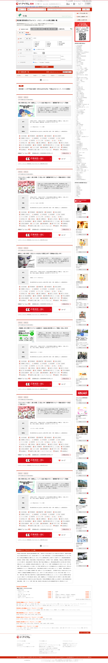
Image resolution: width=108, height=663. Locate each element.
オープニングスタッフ (81, 129)
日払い (78, 84)
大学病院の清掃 (79, 281)
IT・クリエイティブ (82, 603)
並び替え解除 (61, 75)
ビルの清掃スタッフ (80, 319)
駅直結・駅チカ (80, 133)
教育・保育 (19, 605)
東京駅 (18, 623)
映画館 (47, 609)
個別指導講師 (79, 211)
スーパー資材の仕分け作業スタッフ (81, 379)
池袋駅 (44, 623)
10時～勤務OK (80, 101)
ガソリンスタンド (73, 609)
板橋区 (51, 618)
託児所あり (79, 135)
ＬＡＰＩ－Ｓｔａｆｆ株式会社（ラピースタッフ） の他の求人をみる (33, 163)
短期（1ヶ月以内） (81, 95)
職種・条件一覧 (84, 627)
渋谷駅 (24, 623)
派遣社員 (49, 43)
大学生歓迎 (79, 58)
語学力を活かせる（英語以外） (82, 75)
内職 (77, 151)
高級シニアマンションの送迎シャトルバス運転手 (81, 506)
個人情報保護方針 (70, 657)
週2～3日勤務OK (80, 100)
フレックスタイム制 (81, 109)
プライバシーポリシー (54, 657)
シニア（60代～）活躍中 (82, 70)
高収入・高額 (79, 80)
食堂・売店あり (80, 132)
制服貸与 (78, 175)
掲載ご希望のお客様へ (87, 0)
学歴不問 (78, 65)
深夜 (77, 121)
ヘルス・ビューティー (74, 605)
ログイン (88, 3)
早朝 (77, 115)
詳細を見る (65, 153)
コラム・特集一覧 (26, 629)
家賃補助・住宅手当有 (81, 163)
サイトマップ (78, 0)
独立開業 (61, 44)
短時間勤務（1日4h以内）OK (83, 104)
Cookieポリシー (63, 657)
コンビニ (67, 609)
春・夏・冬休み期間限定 (82, 97)
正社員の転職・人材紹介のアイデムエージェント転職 (49, 649)
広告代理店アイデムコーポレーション (70, 643)
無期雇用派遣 (79, 155)
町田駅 (31, 623)
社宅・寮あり (79, 162)
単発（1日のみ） (80, 92)
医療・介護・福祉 (25, 605)
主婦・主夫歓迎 (80, 62)
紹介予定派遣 (62, 43)
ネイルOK (79, 127)
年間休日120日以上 (81, 89)
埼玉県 (29, 614)
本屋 (44, 609)
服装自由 (78, 123)
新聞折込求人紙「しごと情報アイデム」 (47, 646)
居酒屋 (55, 609)
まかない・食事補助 (81, 164)
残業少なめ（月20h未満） (82, 148)
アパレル (51, 609)
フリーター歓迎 (80, 64)
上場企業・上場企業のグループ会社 (83, 137)
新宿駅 (21, 623)
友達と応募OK (80, 50)
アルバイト (37, 41)
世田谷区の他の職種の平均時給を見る (83, 599)
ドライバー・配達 (63, 605)
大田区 (37, 618)
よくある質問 (70, 0)
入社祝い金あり (80, 168)
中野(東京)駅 (36, 623)
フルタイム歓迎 (80, 113)
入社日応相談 (79, 45)
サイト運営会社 (88, 657)
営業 (69, 605)
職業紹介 (37, 44)
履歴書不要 (79, 48)
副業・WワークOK (80, 152)
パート (48, 41)
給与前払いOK (80, 87)
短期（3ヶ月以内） (81, 96)
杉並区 (40, 618)
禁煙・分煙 (79, 131)
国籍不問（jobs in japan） (82, 77)
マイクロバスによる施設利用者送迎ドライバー (81, 525)
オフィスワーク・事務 (54, 603)
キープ (63, 159)
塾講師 (63, 609)
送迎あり (78, 174)
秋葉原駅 (52, 623)
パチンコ (59, 609)
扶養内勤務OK (80, 146)
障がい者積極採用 (80, 72)
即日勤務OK (79, 46)
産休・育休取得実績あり (82, 166)
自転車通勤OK (80, 144)
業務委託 (49, 44)
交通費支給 (79, 159)
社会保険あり (79, 160)
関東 (30, 6)
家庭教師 (38, 609)
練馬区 (33, 618)
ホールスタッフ (79, 229)
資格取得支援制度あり (81, 179)
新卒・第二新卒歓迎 (81, 60)
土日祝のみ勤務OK (81, 112)
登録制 (78, 156)
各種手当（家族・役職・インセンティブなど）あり (83, 171)
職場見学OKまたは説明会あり (83, 52)
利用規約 (40, 657)
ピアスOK (79, 128)
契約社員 (37, 43)
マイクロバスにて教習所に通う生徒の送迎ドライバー (81, 360)
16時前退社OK (80, 103)
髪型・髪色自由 (80, 124)
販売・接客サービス (20, 603)
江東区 (30, 618)
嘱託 (36, 46)
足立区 (18, 618)
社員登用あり (79, 178)
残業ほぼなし (79, 147)
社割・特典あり (80, 172)
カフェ (18, 609)
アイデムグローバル (43, 643)
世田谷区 (29, 34)
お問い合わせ (35, 657)
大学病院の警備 (79, 543)
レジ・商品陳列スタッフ (81, 264)
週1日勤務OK (79, 99)
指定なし (36, 62)
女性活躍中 (79, 61)
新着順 (26, 75)
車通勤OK (79, 141)
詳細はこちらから (82, 217)
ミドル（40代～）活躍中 (82, 68)
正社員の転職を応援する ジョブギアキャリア (48, 652)
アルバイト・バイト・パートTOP (23, 643)
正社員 (60, 41)
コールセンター (23, 609)
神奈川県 (21, 614)
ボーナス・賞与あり (81, 81)
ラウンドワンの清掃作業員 (81, 397)
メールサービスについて (79, 657)
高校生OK (79, 57)
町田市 (47, 618)
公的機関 (78, 139)
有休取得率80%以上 (81, 158)
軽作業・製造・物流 (35, 603)
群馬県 (32, 614)
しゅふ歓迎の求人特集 (39, 49)
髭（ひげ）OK (80, 125)
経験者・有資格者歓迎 (81, 56)
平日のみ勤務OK (80, 111)
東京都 (33, 6)
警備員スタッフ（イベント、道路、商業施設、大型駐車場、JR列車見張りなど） (81, 339)
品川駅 (28, 623)
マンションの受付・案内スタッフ (81, 435)
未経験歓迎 (79, 54)
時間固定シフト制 (80, 105)
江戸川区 (21, 618)
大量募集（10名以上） (81, 53)
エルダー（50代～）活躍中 (82, 69)
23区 (37, 6)
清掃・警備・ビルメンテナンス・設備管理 (38, 605)
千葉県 (25, 614)
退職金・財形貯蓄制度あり (82, 167)
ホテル (78, 609)
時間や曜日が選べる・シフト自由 (83, 108)
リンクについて (46, 657)
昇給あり (78, 82)
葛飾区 (44, 618)
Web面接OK (79, 49)
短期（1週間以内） (81, 93)
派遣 (61, 627)
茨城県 (36, 614)
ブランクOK (79, 66)
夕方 (77, 119)
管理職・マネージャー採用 (82, 78)
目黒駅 (48, 623)
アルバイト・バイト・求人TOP (23, 6)
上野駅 (41, 623)
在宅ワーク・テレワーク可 (82, 150)
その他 (48, 46)
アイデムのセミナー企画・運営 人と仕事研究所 (48, 648)
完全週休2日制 (80, 88)
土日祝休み (79, 91)
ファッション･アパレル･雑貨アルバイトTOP (25, 646)
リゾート (78, 140)
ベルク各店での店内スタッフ (81, 300)
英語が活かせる (80, 73)
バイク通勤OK (80, 143)
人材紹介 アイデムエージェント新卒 (46, 651)
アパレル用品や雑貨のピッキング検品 (81, 416)
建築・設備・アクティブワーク (53, 605)
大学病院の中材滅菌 (80, 453)
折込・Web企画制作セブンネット (69, 646)
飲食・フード (27, 603)
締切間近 (47, 62)
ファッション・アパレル (45, 603)
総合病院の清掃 (79, 246)
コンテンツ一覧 (20, 629)
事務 (42, 609)
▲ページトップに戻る (84, 633)
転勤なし (78, 154)
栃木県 (39, 614)
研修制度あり (79, 176)
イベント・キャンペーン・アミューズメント (68, 603)
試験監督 (28, 609)
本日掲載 (42, 62)
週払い (78, 85)
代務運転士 (78, 560)
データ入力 (33, 609)
